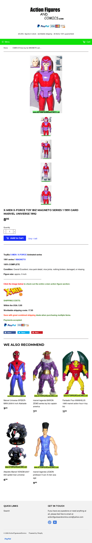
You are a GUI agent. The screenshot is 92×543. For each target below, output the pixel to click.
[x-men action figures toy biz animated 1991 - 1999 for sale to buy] (13, 295)
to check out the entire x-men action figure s (34, 283)
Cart (88, 41)
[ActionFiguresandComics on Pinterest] (49, 523)
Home (6, 48)
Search (7, 510)
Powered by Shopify (36, 533)
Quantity (7, 227)
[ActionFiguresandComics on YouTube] (55, 523)
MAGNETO (20, 259)
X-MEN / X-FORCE (18, 254)
